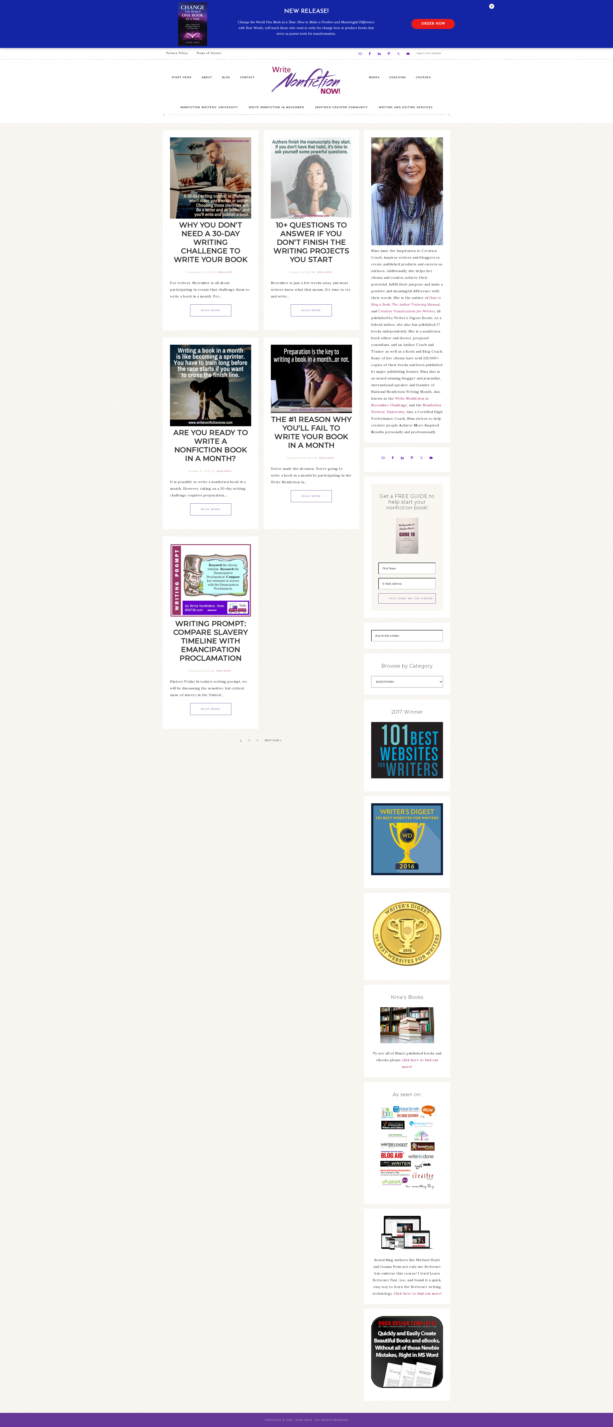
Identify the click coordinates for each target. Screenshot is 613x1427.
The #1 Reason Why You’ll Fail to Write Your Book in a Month (311, 432)
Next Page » (273, 740)
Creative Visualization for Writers (406, 311)
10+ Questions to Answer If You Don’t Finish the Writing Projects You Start (311, 242)
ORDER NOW (433, 24)
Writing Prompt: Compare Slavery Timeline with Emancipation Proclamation (210, 641)
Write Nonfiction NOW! (306, 80)
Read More (211, 310)
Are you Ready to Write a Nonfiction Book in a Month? (210, 445)
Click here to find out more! (418, 1293)
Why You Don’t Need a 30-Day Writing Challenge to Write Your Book (211, 242)
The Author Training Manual (416, 304)
